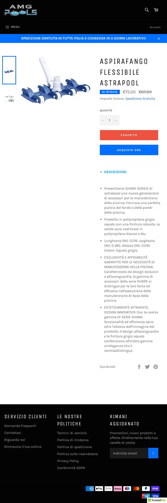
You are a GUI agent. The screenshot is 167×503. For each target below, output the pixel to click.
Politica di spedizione (74, 447)
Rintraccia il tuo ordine (22, 447)
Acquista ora (129, 150)
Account (155, 27)
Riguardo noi (14, 440)
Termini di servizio (72, 433)
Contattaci (12, 433)
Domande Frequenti (20, 426)
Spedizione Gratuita (140, 98)
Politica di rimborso (73, 440)
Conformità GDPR (71, 468)
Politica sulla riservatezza (77, 454)
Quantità (106, 110)
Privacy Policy (68, 461)
